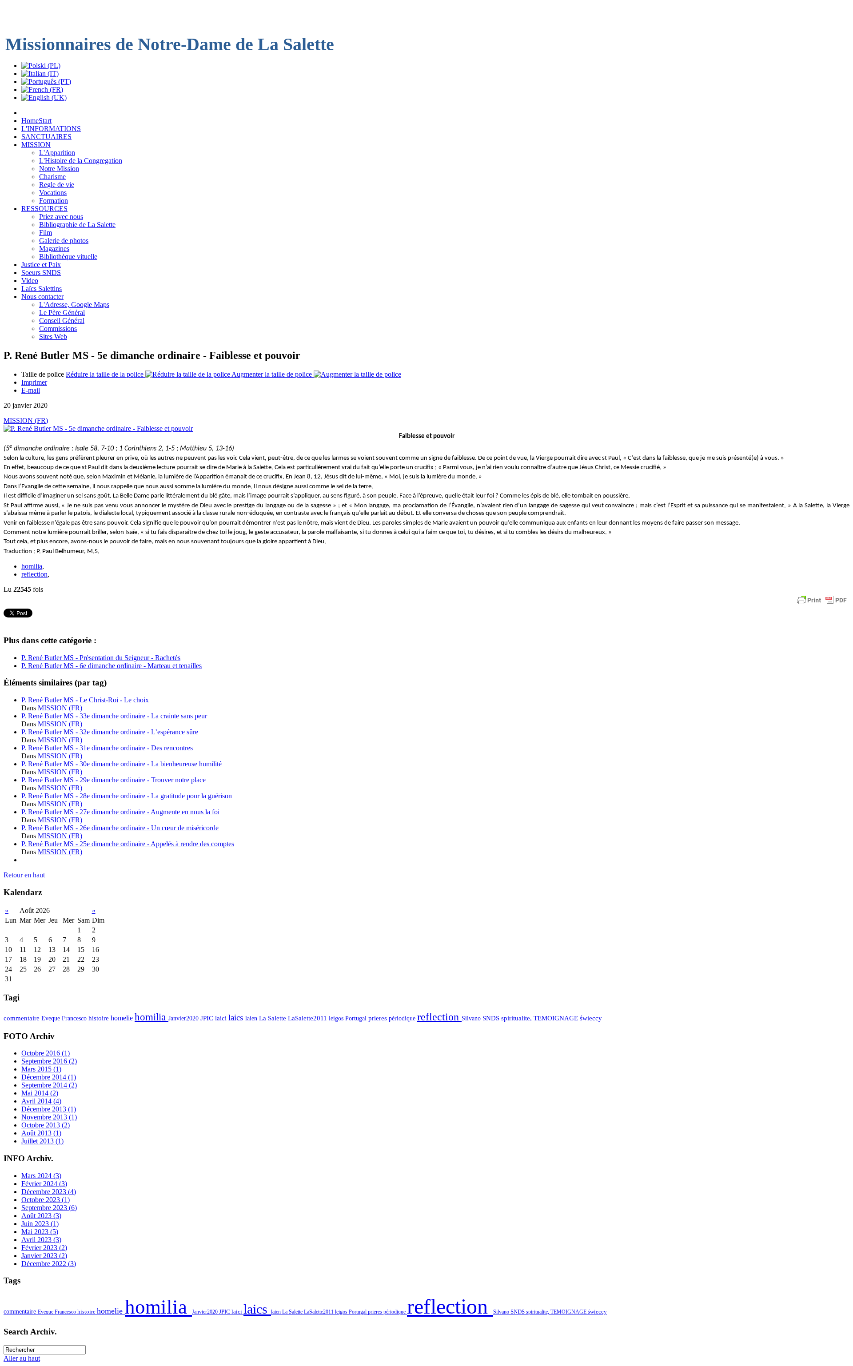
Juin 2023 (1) (40, 1223)
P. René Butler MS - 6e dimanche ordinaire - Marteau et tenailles (111, 665)
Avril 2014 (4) (41, 1101)
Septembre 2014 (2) (49, 1085)
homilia (31, 566)
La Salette (273, 1018)
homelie (123, 1018)
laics (236, 1017)
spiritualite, (517, 1018)
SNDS (491, 1018)
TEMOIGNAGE (557, 1018)
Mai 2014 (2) (39, 1093)
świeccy (591, 1018)
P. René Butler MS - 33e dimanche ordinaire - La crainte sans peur (114, 716)
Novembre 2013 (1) (49, 1117)
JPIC (207, 1018)
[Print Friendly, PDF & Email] (821, 604)
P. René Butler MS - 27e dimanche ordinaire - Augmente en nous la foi (120, 812)
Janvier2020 (184, 1018)
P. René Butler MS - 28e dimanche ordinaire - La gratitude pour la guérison (126, 796)
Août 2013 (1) (41, 1133)
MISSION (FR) (26, 420)
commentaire (22, 1018)
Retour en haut (24, 875)
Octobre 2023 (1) (45, 1199)
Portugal (356, 1018)
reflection (34, 574)
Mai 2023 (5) (39, 1231)
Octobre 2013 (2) (45, 1125)
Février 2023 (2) (44, 1247)
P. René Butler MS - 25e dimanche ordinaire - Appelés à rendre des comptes (127, 844)
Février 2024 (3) (44, 1183)
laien (252, 1018)
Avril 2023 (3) (41, 1239)
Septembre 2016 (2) (49, 1061)
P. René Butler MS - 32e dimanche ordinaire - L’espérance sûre (109, 732)
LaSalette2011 (308, 1018)
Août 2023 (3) (41, 1215)
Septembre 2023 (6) (49, 1207)
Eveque (51, 1018)
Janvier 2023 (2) (44, 1255)
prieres (378, 1018)
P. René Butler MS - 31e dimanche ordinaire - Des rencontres (107, 748)
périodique (403, 1018)
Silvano (472, 1018)
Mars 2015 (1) (41, 1069)
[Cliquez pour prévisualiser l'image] (98, 428)
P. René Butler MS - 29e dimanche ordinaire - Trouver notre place (113, 780)
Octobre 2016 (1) (45, 1053)
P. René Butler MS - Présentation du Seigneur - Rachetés (100, 657)
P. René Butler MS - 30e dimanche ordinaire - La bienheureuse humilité (121, 764)
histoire (99, 1018)
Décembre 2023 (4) (48, 1191)
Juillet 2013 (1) (42, 1141)
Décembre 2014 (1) (48, 1077)
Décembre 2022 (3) (48, 1263)
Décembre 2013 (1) (48, 1109)
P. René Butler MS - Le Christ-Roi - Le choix (85, 700)
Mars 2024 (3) (41, 1175)
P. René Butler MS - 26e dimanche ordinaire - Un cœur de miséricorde (120, 828)
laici (221, 1018)
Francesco (75, 1018)
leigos (337, 1018)
